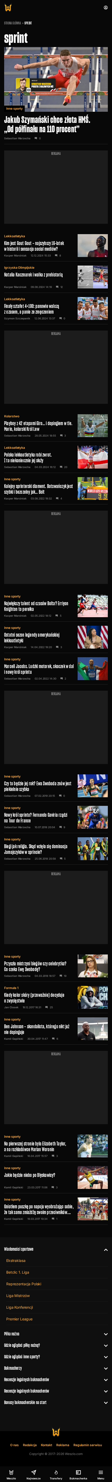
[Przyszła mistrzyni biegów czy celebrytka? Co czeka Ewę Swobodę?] (56, 966)
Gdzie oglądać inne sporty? (22, 1357)
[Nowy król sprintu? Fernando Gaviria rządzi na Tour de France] (56, 817)
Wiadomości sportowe (18, 1249)
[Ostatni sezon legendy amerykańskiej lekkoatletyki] (56, 637)
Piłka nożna (11, 1334)
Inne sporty (14, 108)
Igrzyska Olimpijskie (19, 267)
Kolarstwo (11, 416)
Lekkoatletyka (14, 236)
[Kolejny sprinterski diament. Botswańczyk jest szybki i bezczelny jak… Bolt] (56, 488)
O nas (14, 1445)
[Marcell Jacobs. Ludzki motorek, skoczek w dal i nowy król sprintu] (56, 668)
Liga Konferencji (19, 1307)
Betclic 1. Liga (17, 1272)
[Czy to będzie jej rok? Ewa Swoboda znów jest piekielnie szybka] (56, 785)
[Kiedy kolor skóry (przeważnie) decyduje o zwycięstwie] (56, 997)
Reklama (62, 1445)
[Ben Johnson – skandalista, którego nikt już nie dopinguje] (56, 1028)
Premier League (19, 1319)
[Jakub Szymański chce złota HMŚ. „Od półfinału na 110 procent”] (56, 95)
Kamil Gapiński (13, 1038)
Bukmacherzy (13, 1368)
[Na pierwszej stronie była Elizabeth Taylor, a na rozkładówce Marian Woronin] (56, 1146)
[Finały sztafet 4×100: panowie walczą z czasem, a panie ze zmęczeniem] (56, 308)
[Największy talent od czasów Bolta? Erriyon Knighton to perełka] (56, 605)
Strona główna (12, 23)
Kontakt (46, 1445)
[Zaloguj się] (106, 7)
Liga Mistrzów (18, 1295)
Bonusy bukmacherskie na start (25, 1402)
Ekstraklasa (15, 1260)
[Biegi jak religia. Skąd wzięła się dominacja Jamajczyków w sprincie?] (56, 848)
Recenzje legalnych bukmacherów (26, 1379)
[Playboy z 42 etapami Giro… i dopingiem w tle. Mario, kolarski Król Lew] (56, 425)
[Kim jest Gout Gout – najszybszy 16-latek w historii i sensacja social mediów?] (56, 245)
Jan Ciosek (11, 1007)
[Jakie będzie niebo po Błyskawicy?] (56, 1177)
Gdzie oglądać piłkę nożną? (22, 1345)
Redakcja (30, 1445)
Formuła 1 (11, 988)
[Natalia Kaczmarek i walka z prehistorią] (56, 277)
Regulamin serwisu (87, 1445)
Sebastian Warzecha (17, 138)
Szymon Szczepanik (17, 318)
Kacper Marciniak (15, 255)
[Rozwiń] (104, 1249)
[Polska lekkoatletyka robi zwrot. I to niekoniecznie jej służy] (56, 457)
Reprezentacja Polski (23, 1284)
